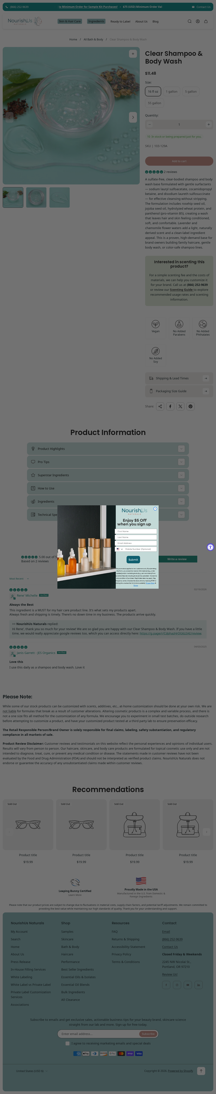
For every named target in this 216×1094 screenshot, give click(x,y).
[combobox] (119, 549)
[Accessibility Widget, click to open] (210, 547)
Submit (133, 559)
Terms (135, 585)
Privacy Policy (150, 583)
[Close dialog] (155, 508)
